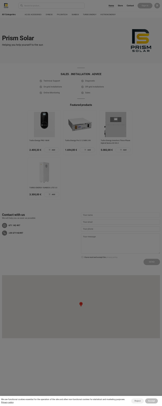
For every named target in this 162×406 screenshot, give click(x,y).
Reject (138, 401)
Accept (151, 401)
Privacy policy (7, 402)
